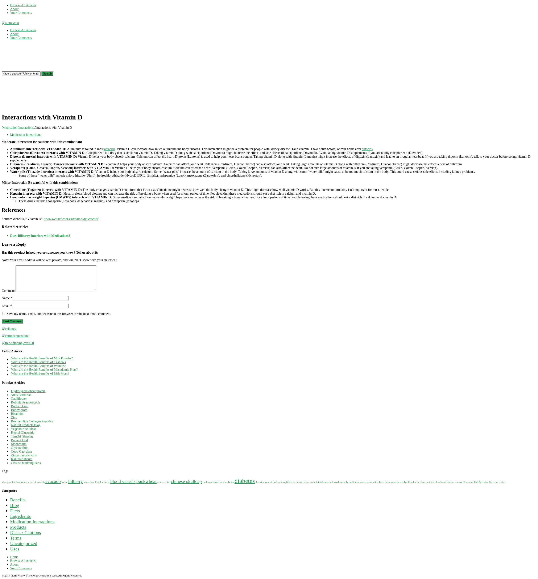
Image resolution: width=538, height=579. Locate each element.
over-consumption (369, 482)
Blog (14, 505)
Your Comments (21, 12)
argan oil (32, 482)
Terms (15, 538)
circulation (228, 482)
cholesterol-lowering (213, 482)
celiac (167, 482)
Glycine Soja (19, 447)
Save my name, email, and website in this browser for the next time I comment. (59, 314)
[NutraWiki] (10, 23)
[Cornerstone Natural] (15, 336)
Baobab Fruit (19, 406)
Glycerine (291, 482)
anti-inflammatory (18, 482)
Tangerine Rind (470, 482)
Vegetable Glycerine (488, 482)
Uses (14, 548)
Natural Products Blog (26, 425)
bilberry (75, 481)
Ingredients (20, 516)
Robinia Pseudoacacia (25, 402)
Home (14, 557)
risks (423, 482)
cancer (160, 482)
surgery (458, 482)
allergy (5, 482)
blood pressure (102, 482)
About (14, 9)
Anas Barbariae (21, 395)
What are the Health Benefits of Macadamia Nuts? (44, 369)
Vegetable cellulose (23, 429)
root (428, 482)
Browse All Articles (23, 5)
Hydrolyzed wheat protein (28, 391)
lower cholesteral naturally (335, 482)
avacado (53, 481)
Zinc (14, 417)
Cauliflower (19, 398)
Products (18, 527)
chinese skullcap (186, 481)
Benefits (18, 499)
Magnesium (18, 444)
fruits (275, 482)
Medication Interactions (18, 127)
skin (433, 482)
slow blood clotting (444, 482)
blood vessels (123, 481)
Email (7, 306)
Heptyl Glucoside (22, 432)
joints (319, 482)
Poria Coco (384, 482)
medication (354, 482)
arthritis (41, 482)
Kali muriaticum (21, 459)
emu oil (269, 482)
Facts (15, 510)
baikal (64, 482)
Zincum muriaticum (24, 455)
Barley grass (19, 410)
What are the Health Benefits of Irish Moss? (40, 373)
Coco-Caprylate (21, 451)
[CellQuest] (9, 328)
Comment (8, 290)
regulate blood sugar (410, 482)
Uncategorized (23, 543)
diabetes (245, 480)
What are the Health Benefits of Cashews (38, 362)
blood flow (89, 482)
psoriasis (395, 482)
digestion (260, 482)
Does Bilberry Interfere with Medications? (40, 235)
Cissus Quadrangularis (26, 463)
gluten (282, 482)
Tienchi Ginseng (22, 436)
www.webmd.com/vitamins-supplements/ (71, 219)
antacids (109, 149)
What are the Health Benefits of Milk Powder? (42, 358)
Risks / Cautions (25, 532)
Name (7, 298)
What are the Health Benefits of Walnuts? (38, 366)
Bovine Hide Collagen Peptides (32, 421)
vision (502, 482)
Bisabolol (17, 413)
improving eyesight (306, 482)
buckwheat (146, 481)
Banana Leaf (19, 440)
